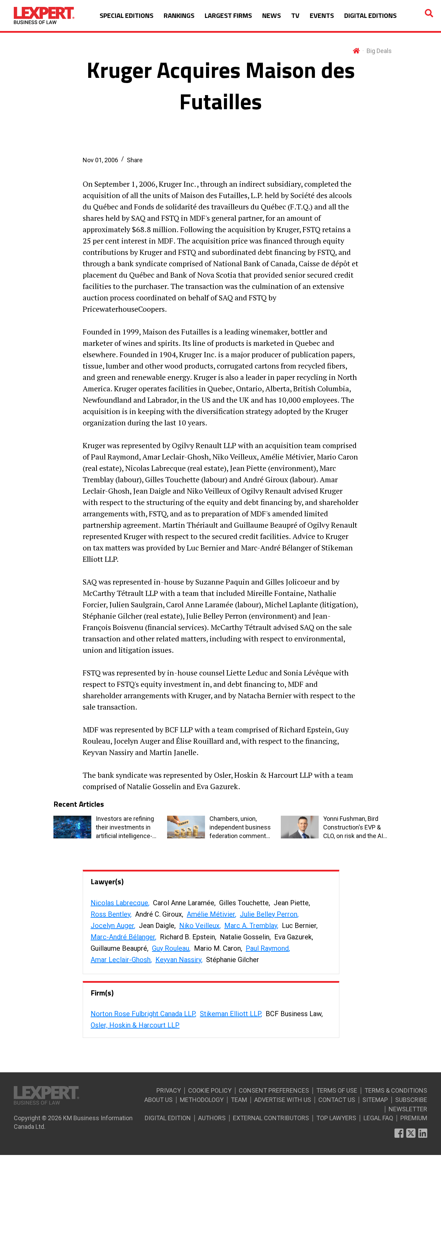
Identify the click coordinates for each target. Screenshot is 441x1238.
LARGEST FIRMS (228, 15)
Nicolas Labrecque (119, 903)
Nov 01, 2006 (100, 160)
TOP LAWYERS (336, 1118)
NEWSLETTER (408, 1109)
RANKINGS (179, 15)
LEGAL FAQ (378, 1118)
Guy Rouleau (170, 948)
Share (135, 160)
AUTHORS (212, 1118)
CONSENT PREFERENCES (274, 1090)
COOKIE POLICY (210, 1090)
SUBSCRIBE (411, 1099)
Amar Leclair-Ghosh (121, 960)
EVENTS (322, 15)
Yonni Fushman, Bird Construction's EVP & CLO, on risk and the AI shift (353, 827)
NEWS (271, 15)
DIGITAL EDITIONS (370, 15)
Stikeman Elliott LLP (230, 1014)
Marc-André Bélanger (123, 937)
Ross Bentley (110, 914)
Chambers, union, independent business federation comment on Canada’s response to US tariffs (240, 827)
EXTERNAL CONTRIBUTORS (271, 1118)
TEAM (239, 1099)
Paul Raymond (267, 948)
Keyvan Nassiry (178, 960)
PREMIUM (413, 1118)
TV (295, 15)
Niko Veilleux (199, 925)
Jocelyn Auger (112, 925)
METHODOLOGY (202, 1099)
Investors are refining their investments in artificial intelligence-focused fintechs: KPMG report (125, 827)
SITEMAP (375, 1099)
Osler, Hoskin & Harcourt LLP (135, 1025)
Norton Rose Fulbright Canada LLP (143, 1014)
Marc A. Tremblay (250, 925)
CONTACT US (336, 1099)
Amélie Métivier (211, 914)
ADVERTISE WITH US (282, 1099)
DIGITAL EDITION (168, 1118)
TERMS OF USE (336, 1090)
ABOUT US (158, 1099)
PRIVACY (168, 1090)
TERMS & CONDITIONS (396, 1090)
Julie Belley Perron (268, 914)
